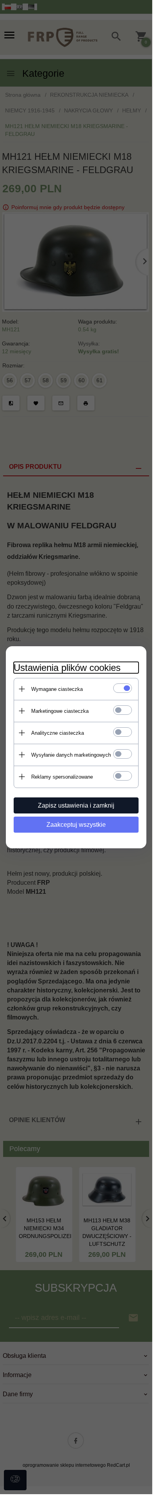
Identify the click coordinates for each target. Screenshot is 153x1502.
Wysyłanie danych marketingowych (71, 755)
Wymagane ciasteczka (57, 689)
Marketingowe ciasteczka (60, 711)
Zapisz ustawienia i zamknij (76, 805)
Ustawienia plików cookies (67, 667)
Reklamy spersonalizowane (62, 777)
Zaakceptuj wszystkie (76, 824)
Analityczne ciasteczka (57, 733)
